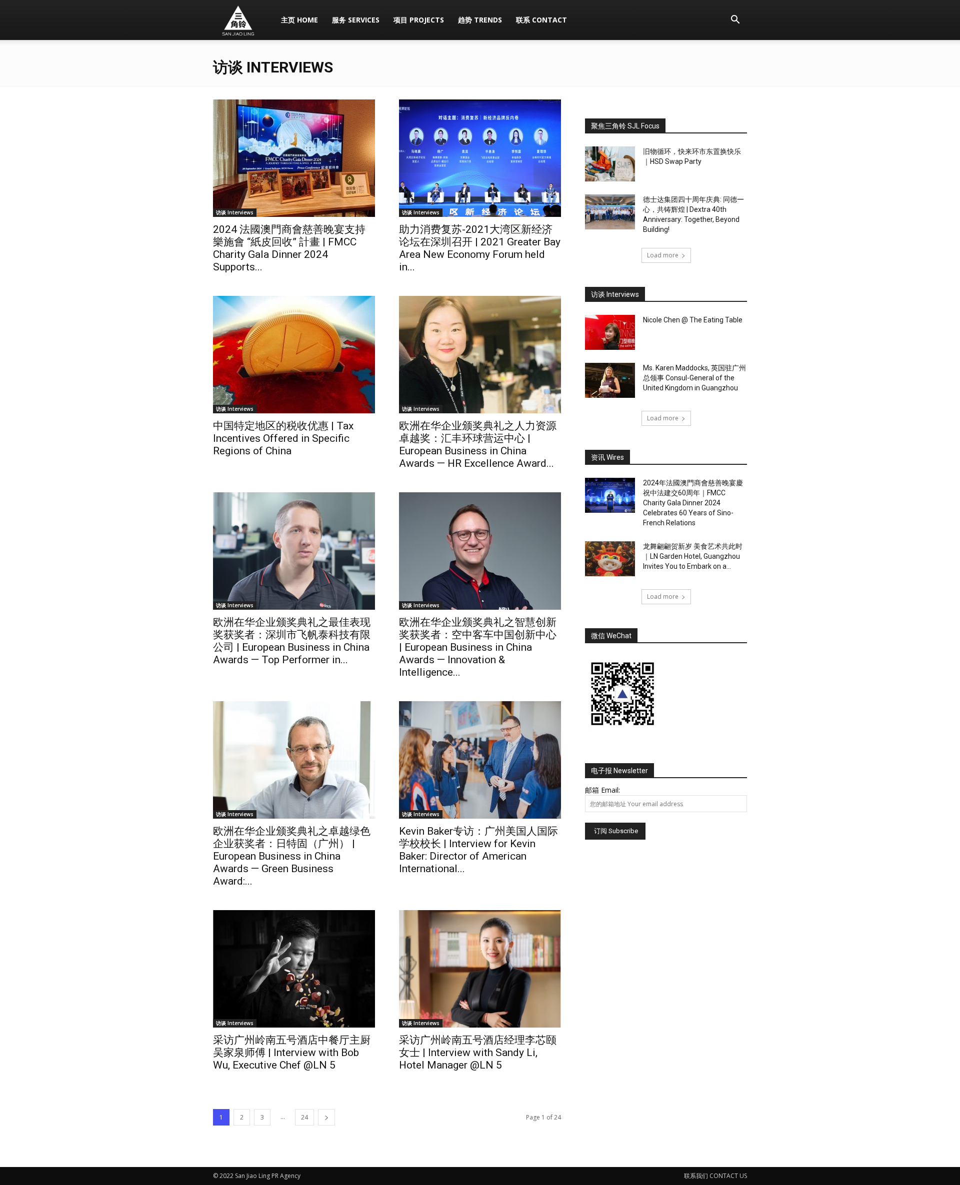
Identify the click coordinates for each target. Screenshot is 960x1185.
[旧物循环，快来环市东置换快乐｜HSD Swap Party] (610, 163)
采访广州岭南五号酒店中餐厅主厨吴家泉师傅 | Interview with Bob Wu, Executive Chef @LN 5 (291, 1052)
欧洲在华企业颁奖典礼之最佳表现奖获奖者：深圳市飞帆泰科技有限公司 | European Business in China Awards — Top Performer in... (291, 641)
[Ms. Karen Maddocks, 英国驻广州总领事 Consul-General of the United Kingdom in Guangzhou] (610, 380)
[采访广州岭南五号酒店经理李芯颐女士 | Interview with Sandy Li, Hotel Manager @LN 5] (480, 969)
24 (304, 1117)
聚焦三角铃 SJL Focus (625, 126)
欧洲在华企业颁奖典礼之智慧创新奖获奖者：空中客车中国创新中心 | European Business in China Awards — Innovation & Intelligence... (477, 647)
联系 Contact (541, 19)
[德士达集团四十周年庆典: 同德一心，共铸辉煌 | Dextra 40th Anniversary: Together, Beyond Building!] (610, 211)
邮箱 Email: (602, 790)
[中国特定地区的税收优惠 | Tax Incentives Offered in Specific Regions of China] (294, 354)
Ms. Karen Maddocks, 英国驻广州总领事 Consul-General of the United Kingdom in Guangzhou (694, 378)
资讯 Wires (607, 457)
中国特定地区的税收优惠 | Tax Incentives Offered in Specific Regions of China (283, 438)
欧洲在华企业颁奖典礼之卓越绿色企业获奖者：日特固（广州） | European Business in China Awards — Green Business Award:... (291, 856)
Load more (662, 255)
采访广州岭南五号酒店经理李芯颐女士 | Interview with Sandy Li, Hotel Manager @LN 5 (477, 1052)
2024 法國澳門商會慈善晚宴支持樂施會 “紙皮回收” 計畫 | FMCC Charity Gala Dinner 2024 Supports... (289, 248)
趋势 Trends (480, 19)
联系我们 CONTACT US (715, 1176)
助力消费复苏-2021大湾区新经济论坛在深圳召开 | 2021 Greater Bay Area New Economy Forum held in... (479, 248)
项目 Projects (419, 19)
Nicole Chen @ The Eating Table (692, 320)
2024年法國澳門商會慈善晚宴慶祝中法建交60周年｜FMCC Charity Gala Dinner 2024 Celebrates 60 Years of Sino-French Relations (693, 503)
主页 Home (299, 19)
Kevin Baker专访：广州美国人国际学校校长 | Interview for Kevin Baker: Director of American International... (478, 850)
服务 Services (356, 19)
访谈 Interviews (235, 212)
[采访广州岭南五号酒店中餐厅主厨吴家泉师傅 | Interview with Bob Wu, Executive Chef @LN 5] (294, 969)
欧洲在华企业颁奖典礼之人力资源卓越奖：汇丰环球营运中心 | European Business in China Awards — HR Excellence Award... (477, 444)
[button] (735, 20)
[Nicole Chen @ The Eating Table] (610, 332)
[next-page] (326, 1117)
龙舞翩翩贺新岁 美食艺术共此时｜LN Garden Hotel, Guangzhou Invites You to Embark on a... (692, 556)
